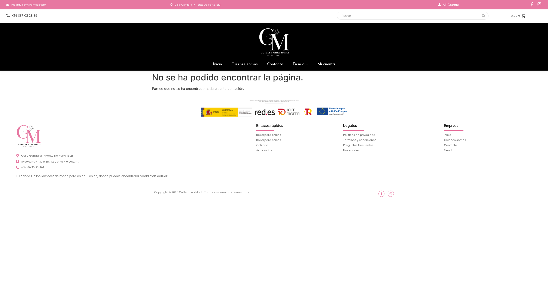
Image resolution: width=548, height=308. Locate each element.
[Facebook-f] (532, 4)
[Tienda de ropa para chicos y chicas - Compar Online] (29, 136)
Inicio (447, 135)
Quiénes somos (455, 140)
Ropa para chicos (268, 135)
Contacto (450, 145)
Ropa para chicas (268, 140)
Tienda (449, 150)
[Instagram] (539, 4)
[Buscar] (483, 16)
